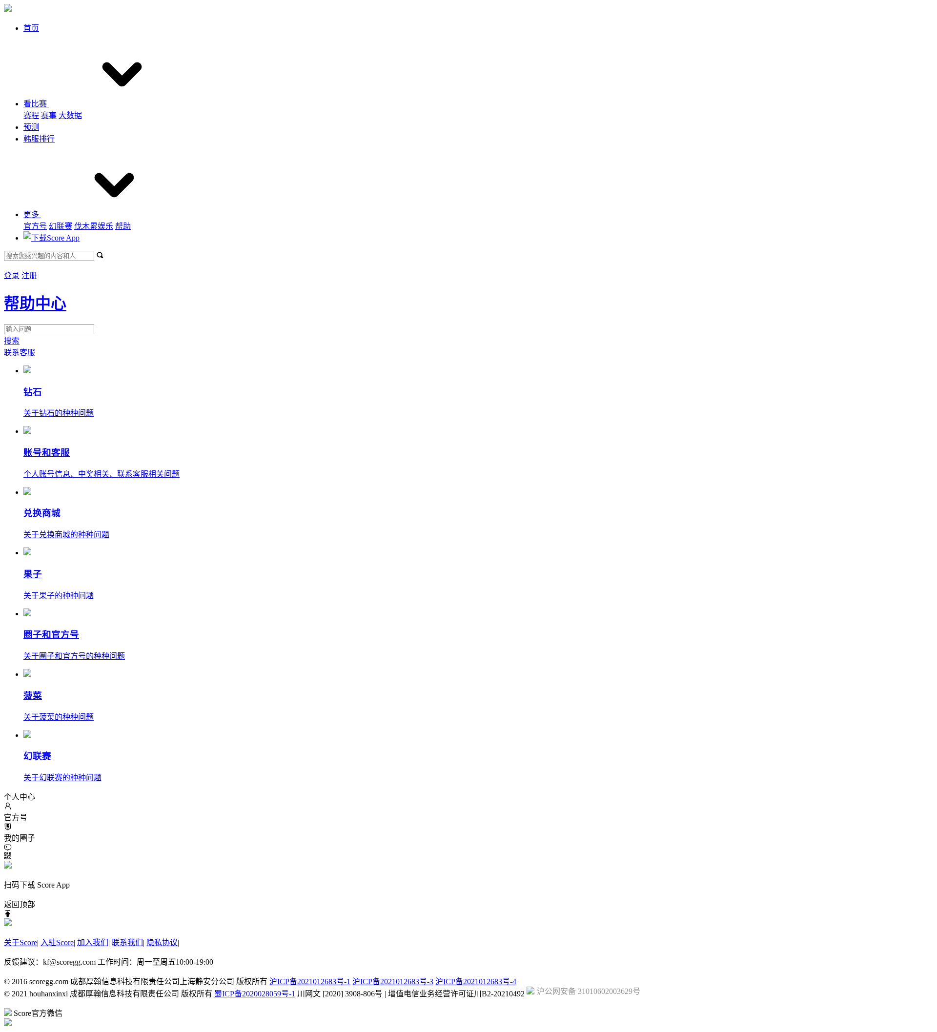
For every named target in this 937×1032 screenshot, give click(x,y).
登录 (12, 275)
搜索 (12, 341)
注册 (29, 275)
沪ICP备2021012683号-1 (309, 981)
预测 (31, 127)
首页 (31, 28)
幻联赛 (60, 226)
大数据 (70, 115)
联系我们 (127, 942)
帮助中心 (35, 303)
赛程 (31, 115)
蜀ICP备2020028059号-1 (254, 994)
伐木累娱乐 (93, 226)
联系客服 (19, 352)
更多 (32, 214)
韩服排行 (39, 139)
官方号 (35, 226)
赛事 (49, 115)
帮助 (123, 226)
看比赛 (36, 104)
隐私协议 (162, 942)
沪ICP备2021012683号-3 (392, 981)
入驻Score (57, 942)
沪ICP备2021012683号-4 (475, 981)
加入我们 (92, 942)
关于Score (20, 942)
